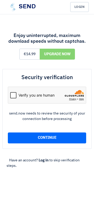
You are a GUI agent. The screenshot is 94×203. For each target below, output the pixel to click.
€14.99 (30, 54)
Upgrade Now (57, 54)
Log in (44, 160)
